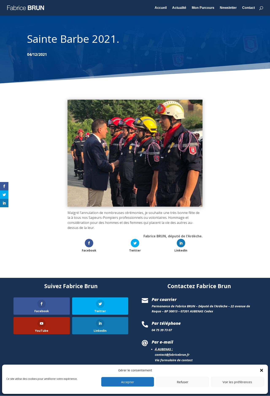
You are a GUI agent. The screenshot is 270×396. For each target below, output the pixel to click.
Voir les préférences (237, 382)
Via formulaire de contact (174, 360)
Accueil (161, 7)
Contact (248, 7)
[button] (261, 370)
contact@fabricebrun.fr (172, 354)
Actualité (179, 7)
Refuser (182, 382)
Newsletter (228, 7)
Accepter (127, 382)
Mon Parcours (203, 7)
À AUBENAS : (164, 349)
